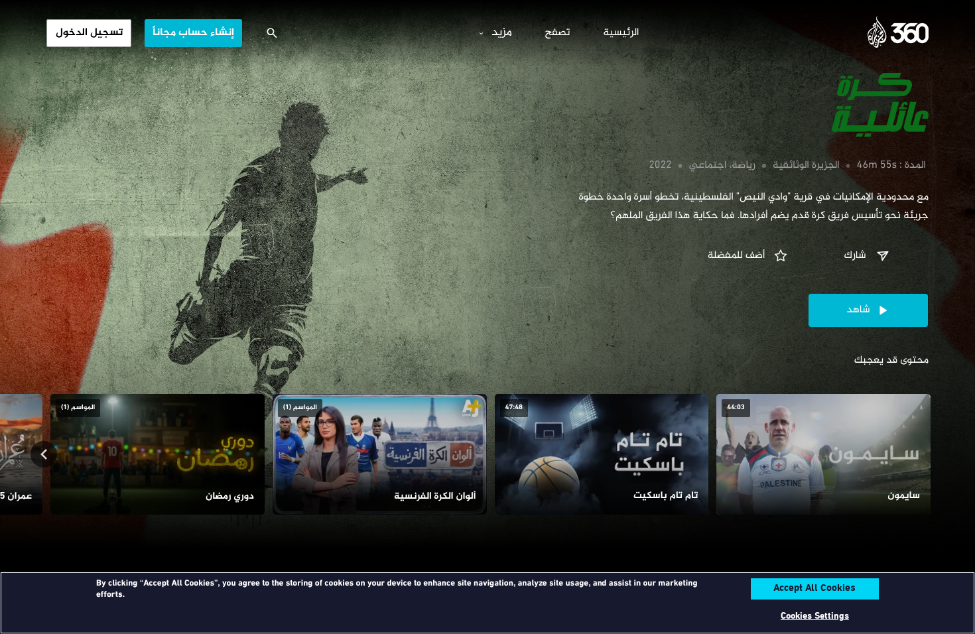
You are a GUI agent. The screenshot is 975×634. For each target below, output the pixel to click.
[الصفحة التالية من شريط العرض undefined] (44, 454)
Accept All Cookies (814, 589)
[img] (789, 105)
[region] (487, 603)
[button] (868, 256)
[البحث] (272, 33)
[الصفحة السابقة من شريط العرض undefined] (931, 454)
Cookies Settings (815, 616)
